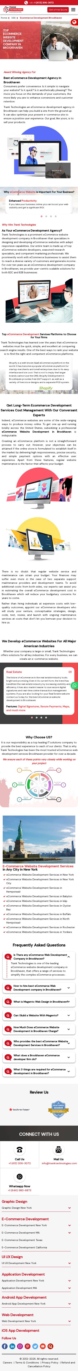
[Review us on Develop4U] (58, 1109)
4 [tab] (56, 216)
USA (13, 17)
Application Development (23, 1274)
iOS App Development (20, 1330)
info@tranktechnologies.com (59, 1163)
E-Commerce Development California (24, 1247)
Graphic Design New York (17, 1207)
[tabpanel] (39, 204)
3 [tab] (51, 216)
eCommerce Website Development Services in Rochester (40, 927)
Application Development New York (23, 1280)
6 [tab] (56, 393)
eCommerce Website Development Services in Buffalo (38, 914)
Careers (7, 1362)
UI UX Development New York (19, 1263)
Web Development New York (19, 1321)
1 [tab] (41, 216)
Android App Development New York (24, 1303)
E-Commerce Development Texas (22, 1240)
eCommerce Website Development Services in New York (40, 874)
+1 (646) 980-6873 (19, 1190)
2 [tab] (46, 216)
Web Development (18, 1314)
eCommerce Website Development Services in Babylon (39, 896)
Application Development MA (19, 1288)
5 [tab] (51, 393)
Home (4, 17)
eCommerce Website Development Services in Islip (36, 901)
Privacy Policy (50, 1362)
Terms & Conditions (27, 1362)
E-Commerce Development (25, 1219)
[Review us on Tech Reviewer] (19, 1109)
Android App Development (24, 1297)
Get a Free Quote (58, 9)
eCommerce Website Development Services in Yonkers (39, 932)
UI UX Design (12, 1256)
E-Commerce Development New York (24, 1225)
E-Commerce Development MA (21, 1232)
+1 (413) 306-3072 (43, 3)
